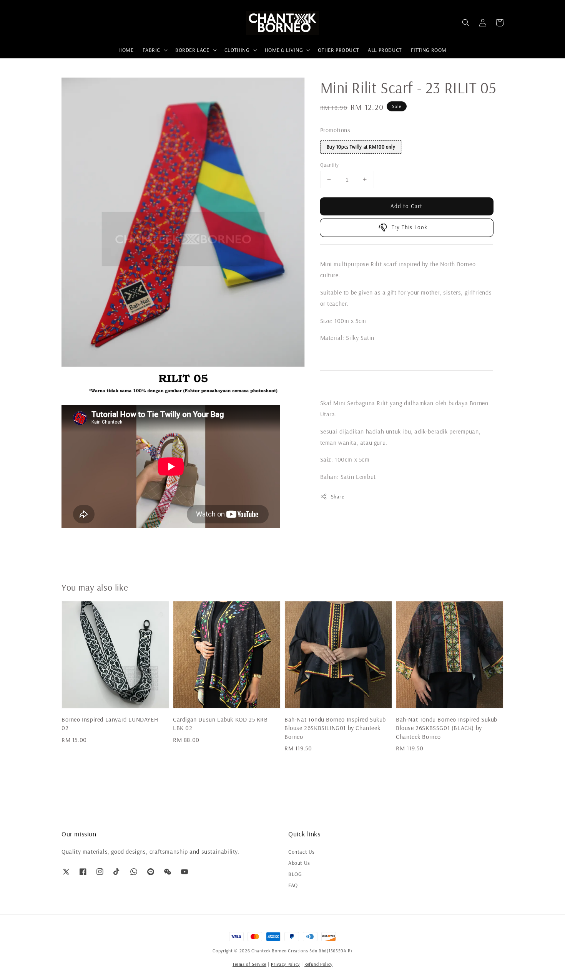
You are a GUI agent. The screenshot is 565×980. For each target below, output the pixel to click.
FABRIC (151, 49)
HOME (125, 49)
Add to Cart (406, 205)
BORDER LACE (192, 49)
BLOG (295, 874)
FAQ (293, 885)
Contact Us (301, 851)
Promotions (335, 130)
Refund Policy (318, 964)
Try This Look (409, 227)
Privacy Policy (285, 964)
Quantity (329, 164)
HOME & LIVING (284, 49)
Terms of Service (249, 964)
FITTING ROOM (429, 49)
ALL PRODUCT (385, 49)
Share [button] (337, 496)
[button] (465, 22)
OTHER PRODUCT (338, 49)
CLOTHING (237, 49)
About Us (299, 862)
